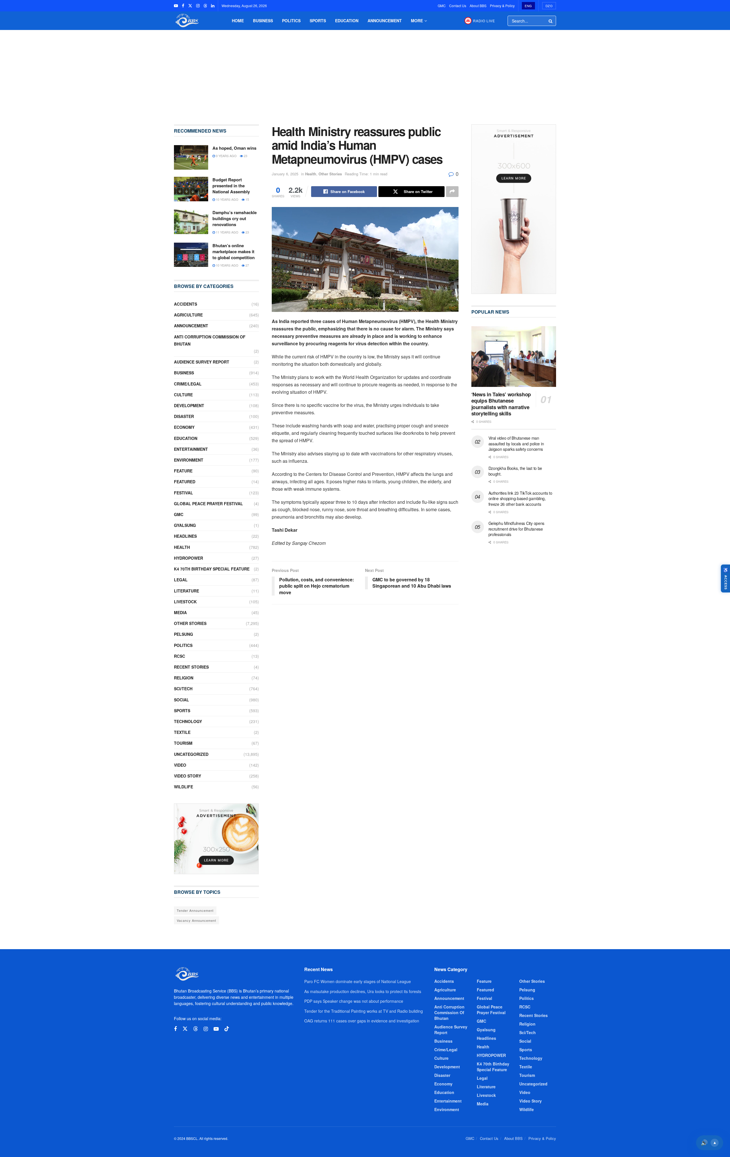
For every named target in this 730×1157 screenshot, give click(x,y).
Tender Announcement (195, 910)
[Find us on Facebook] (183, 5)
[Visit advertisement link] (216, 838)
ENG (528, 5)
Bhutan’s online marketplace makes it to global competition (233, 251)
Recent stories (191, 667)
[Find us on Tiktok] (226, 1029)
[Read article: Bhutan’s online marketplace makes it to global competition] (191, 255)
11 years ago (226, 232)
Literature (186, 591)
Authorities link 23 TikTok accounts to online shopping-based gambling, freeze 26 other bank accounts (520, 498)
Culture (183, 394)
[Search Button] (551, 21)
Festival (183, 493)
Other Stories (330, 173)
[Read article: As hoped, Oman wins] (191, 157)
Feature (183, 471)
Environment (188, 460)
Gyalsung (185, 525)
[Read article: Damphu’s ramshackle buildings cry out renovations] (191, 222)
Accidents (185, 304)
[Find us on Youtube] (176, 5)
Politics (291, 20)
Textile (182, 732)
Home (238, 20)
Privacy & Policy (502, 5)
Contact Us (457, 5)
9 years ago (226, 155)
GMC (442, 5)
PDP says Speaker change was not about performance (353, 1001)
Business (263, 20)
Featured (184, 481)
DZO (549, 5)
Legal (181, 579)
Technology (188, 721)
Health (310, 173)
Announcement (385, 20)
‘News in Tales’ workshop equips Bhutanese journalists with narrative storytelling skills (501, 404)
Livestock (185, 601)
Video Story (187, 776)
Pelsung (183, 634)
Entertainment (191, 449)
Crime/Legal (188, 384)
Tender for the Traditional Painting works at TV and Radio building (363, 1011)
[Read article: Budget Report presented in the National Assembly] (191, 189)
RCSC (179, 656)
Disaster (184, 416)
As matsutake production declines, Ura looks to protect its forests (362, 991)
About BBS (478, 5)
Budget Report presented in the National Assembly (231, 185)
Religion (183, 678)
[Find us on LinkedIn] (212, 5)
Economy (184, 427)
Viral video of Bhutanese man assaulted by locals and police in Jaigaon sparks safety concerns (516, 443)
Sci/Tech (183, 688)
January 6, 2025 (285, 173)
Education (346, 20)
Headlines (185, 536)
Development (189, 405)
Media (180, 612)
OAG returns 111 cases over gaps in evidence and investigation (361, 1021)
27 (247, 265)
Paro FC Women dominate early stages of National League (357, 981)
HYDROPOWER (188, 558)
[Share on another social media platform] (452, 191)
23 (245, 155)
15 (247, 199)
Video (180, 765)
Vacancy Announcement (196, 920)
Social (181, 700)
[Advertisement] (365, 73)
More (417, 20)
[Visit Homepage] (186, 21)
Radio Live (484, 20)
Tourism (183, 743)
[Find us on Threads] (205, 5)
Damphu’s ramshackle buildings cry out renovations (234, 218)
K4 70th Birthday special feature (212, 569)
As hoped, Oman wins (234, 148)
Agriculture (188, 315)
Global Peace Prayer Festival (208, 503)
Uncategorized (191, 754)
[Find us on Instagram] (198, 5)
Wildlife (183, 786)
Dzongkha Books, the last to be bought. (515, 471)
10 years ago (226, 199)
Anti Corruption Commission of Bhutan (210, 340)
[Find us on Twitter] (190, 5)
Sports (318, 20)
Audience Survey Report (201, 362)
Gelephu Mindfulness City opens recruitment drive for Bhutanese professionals (516, 528)
